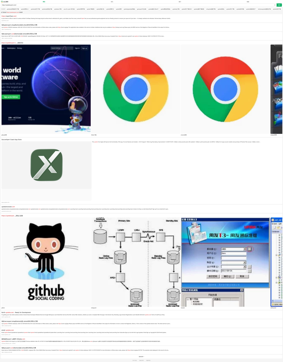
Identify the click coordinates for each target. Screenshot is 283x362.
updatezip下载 (175, 9)
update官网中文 (110, 9)
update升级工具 (100, 9)
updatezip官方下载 (35, 9)
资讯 (112, 1)
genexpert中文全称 (141, 9)
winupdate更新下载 (210, 9)
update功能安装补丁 (251, 9)
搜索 (279, 5)
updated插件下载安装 (199, 9)
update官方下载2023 (187, 9)
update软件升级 (240, 9)
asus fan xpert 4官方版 (69, 9)
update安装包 (221, 9)
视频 (248, 1)
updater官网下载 (81, 9)
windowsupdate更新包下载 (264, 9)
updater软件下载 (277, 9)
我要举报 (148, 360)
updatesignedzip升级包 (129, 9)
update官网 (119, 9)
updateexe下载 (57, 9)
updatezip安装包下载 (47, 9)
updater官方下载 (230, 9)
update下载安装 (90, 9)
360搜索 (5, 2)
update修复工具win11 (153, 9)
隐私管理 (141, 360)
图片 (180, 1)
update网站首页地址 (165, 9)
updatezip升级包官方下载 (13, 9)
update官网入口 (25, 9)
